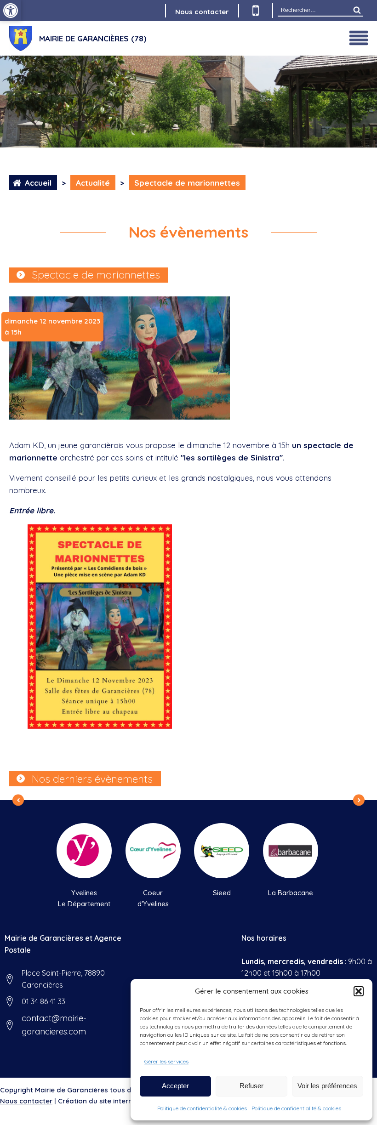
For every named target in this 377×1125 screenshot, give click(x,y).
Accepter (175, 1086)
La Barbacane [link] (290, 892)
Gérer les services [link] (166, 1061)
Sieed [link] (222, 892)
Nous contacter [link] (202, 11)
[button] (358, 991)
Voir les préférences (327, 1086)
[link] (10, 10)
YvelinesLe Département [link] (84, 898)
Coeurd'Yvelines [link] (153, 898)
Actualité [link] (93, 183)
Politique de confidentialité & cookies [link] (202, 1108)
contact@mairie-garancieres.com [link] (54, 1025)
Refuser (251, 1086)
